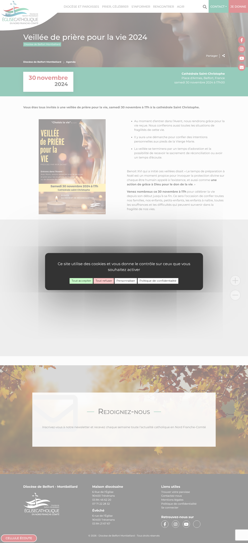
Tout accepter (81, 280)
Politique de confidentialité (157, 280)
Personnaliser (125, 280)
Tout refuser (103, 280)
